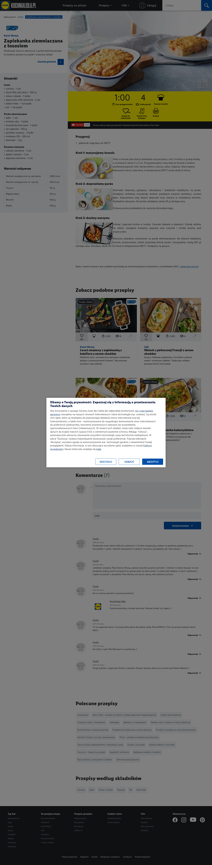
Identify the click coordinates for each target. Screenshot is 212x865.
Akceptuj (152, 461)
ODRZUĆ (129, 461)
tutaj (98, 448)
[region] (106, 432)
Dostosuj (106, 461)
